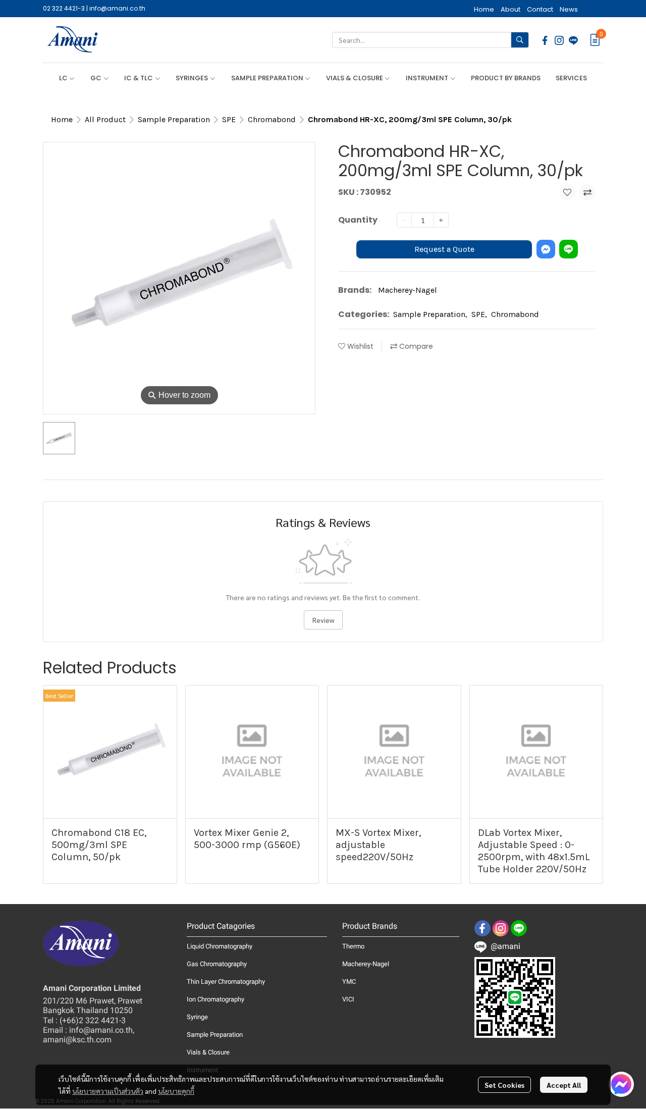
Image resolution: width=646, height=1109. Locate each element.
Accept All (564, 1084)
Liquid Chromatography (219, 946)
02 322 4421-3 (64, 8)
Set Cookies (504, 1084)
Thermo (353, 946)
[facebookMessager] (621, 1084)
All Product (105, 119)
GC (96, 78)
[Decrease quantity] (404, 220)
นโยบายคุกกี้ (176, 1090)
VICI (348, 999)
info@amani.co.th (117, 8)
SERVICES (571, 78)
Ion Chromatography (215, 999)
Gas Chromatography (217, 964)
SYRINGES (192, 78)
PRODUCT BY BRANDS (506, 78)
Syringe (197, 1017)
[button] (430, 39)
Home (62, 119)
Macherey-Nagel (407, 289)
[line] (573, 39)
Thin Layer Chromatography (226, 981)
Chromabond (272, 119)
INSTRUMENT (428, 78)
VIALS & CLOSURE (355, 78)
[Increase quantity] (441, 220)
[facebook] (545, 39)
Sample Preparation (174, 119)
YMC (349, 981)
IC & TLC (139, 78)
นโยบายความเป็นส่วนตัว (107, 1090)
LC (64, 78)
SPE (229, 119)
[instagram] (559, 39)
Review (323, 619)
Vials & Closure (208, 1052)
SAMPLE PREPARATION (268, 78)
